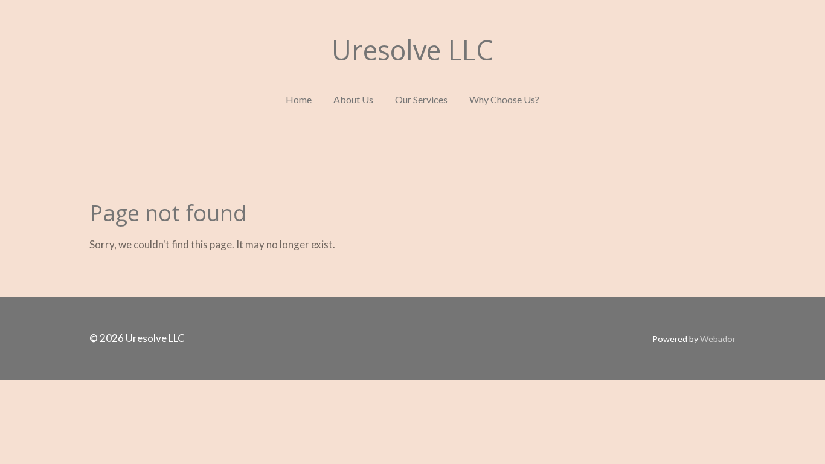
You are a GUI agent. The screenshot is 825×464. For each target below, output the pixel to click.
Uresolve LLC (412, 49)
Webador (718, 339)
